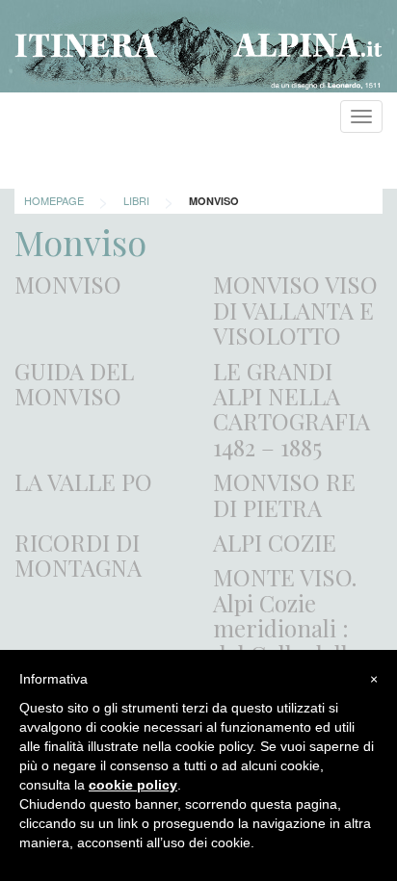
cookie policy (133, 784)
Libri (136, 200)
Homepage (54, 200)
